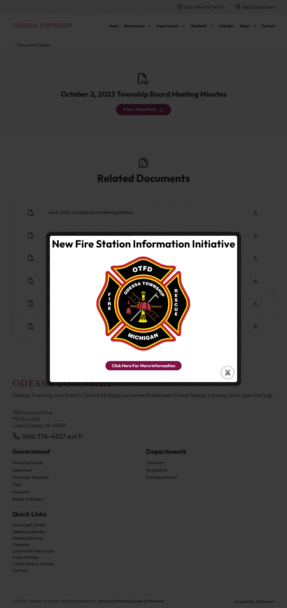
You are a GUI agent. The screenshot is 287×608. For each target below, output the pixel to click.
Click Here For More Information (143, 365)
